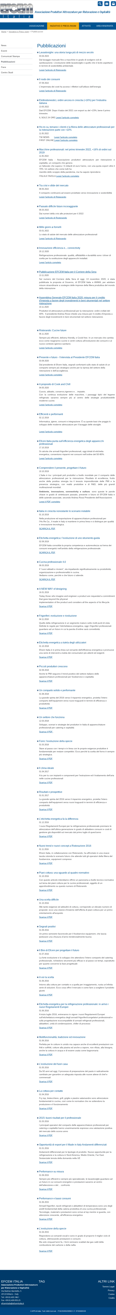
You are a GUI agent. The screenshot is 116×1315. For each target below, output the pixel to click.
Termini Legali (108, 1287)
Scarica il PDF (46, 606)
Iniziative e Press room (63, 26)
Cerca (100, 3)
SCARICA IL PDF (47, 528)
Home (3, 32)
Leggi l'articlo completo (50, 262)
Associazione (36, 26)
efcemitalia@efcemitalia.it (12, 1303)
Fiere (3, 67)
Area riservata (104, 26)
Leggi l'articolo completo (67, 117)
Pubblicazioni (8, 61)
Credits (112, 1298)
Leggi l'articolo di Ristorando (52, 70)
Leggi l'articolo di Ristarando (52, 197)
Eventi (4, 51)
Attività (86, 26)
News (3, 45)
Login (113, 3)
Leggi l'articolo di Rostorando (53, 218)
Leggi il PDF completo (49, 501)
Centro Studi (7, 72)
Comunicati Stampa (10, 56)
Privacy (111, 1290)
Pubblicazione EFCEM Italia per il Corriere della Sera (67, 272)
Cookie (111, 1294)
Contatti (106, 3)
